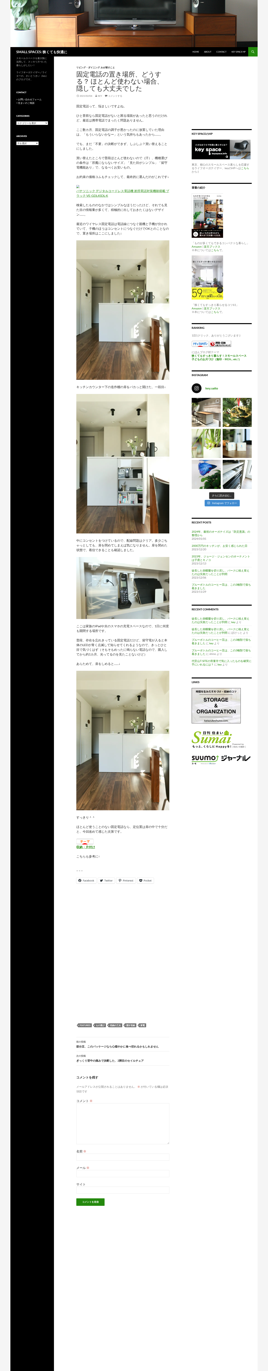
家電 (142, 1025)
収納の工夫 (115, 1025)
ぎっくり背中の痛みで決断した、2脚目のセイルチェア (110, 1058)
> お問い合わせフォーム (29, 99)
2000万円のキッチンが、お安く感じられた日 (219, 545)
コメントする (115, 95)
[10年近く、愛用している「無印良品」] (237, 474)
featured (85, 1025)
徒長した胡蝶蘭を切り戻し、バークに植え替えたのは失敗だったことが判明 (220, 572)
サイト (81, 1184)
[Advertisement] (122, 921)
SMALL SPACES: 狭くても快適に (41, 52)
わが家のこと (108, 67)
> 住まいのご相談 (25, 102)
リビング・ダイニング (88, 67)
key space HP (239, 51)
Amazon (197, 246)
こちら (245, 168)
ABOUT (207, 51)
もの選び (100, 1025)
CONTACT (221, 51)
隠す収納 (130, 1025)
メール (82, 1168)
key (100, 95)
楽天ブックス (212, 246)
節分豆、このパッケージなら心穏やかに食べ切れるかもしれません (117, 1044)
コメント (84, 1101)
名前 (81, 1151)
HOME (195, 51)
